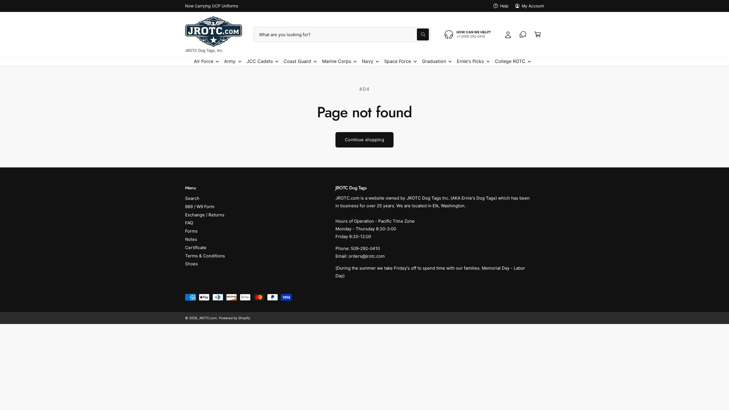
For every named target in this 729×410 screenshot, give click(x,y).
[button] (537, 34)
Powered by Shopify (234, 318)
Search (192, 198)
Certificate (195, 247)
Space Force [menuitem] (397, 61)
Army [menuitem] (230, 61)
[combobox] (341, 34)
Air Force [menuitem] (203, 61)
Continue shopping (364, 139)
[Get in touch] (522, 34)
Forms (191, 231)
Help (504, 5)
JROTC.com (208, 318)
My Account (533, 5)
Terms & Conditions (205, 256)
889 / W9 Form (199, 206)
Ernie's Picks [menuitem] (470, 61)
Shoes (191, 263)
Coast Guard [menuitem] (297, 61)
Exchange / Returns (204, 215)
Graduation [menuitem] (434, 61)
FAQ (189, 223)
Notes (191, 239)
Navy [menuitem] (367, 61)
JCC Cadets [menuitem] (260, 61)
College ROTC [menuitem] (510, 61)
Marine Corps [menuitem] (336, 61)
